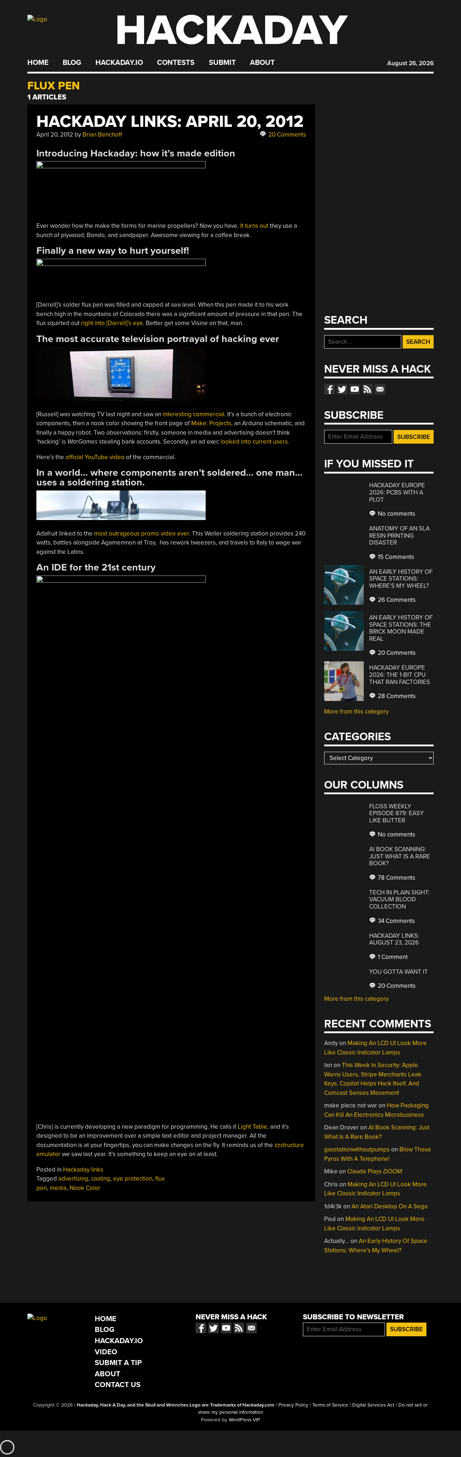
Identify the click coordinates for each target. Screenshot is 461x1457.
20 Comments (286, 134)
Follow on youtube (354, 389)
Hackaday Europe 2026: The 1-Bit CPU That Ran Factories (399, 674)
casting (100, 1178)
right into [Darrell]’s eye (112, 323)
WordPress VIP (244, 1420)
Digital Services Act (373, 1405)
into (246, 441)
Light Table (252, 1126)
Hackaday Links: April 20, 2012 (170, 122)
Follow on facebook (329, 389)
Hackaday (231, 30)
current (262, 441)
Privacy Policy (293, 1405)
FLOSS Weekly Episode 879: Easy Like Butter (396, 813)
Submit (222, 62)
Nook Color (85, 1188)
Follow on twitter (342, 389)
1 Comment (392, 957)
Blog (72, 62)
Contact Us (117, 1384)
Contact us (380, 389)
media (58, 1188)
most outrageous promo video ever (141, 533)
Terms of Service (330, 1405)
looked (230, 441)
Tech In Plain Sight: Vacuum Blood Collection (399, 899)
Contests (175, 62)
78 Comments (395, 877)
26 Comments (396, 600)
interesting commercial (193, 414)
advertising (73, 1178)
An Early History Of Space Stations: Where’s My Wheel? (401, 579)
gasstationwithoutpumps (357, 1149)
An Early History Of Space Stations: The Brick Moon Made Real (401, 628)
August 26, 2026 (410, 63)
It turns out (254, 226)
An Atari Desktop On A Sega (390, 1206)
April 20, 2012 (54, 134)
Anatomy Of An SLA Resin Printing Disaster (399, 535)
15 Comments (395, 557)
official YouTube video (95, 457)
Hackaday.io (119, 62)
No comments (395, 513)
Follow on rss (367, 389)
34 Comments (395, 921)
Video (106, 1351)
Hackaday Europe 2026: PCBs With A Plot (397, 492)
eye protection (132, 1178)
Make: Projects (211, 423)
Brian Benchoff (102, 134)
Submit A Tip (118, 1362)
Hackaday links (83, 1169)
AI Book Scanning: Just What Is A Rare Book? (399, 856)
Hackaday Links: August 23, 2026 (394, 939)
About (262, 62)
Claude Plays (374, 1171)
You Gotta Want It (398, 972)
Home (38, 62)
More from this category (356, 711)
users (280, 441)
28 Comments (396, 696)
